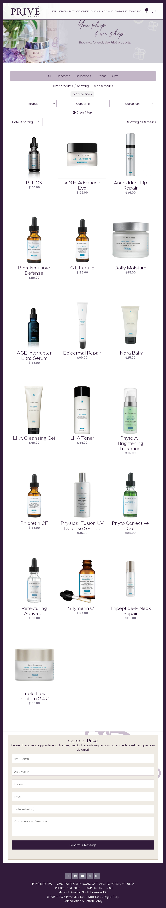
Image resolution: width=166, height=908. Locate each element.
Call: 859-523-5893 (67, 888)
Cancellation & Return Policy (83, 901)
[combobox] (26, 122)
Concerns (63, 76)
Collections (83, 76)
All (49, 76)
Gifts (115, 76)
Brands (101, 76)
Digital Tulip (111, 897)
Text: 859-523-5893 (99, 888)
